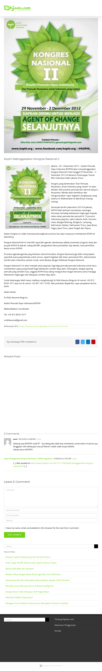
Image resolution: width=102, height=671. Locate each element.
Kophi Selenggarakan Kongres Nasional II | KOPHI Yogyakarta (28, 458)
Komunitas (34, 326)
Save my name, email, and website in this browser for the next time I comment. (43, 528)
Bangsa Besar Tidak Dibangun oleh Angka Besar (27, 591)
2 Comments (63, 326)
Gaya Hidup (24, 326)
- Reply (38, 439)
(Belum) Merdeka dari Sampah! (20, 568)
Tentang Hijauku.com (64, 619)
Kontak (58, 630)
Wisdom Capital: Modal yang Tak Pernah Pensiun (28, 557)
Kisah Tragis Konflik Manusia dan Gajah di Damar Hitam (31, 562)
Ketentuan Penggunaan (65, 625)
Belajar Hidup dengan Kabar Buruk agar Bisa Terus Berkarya (33, 574)
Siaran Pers (52, 326)
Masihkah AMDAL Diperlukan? (19, 597)
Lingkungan (43, 326)
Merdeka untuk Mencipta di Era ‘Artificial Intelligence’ (30, 586)
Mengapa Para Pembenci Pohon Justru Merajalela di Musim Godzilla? (37, 603)
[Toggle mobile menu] (97, 4)
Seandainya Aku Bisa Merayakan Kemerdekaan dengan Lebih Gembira (38, 580)
